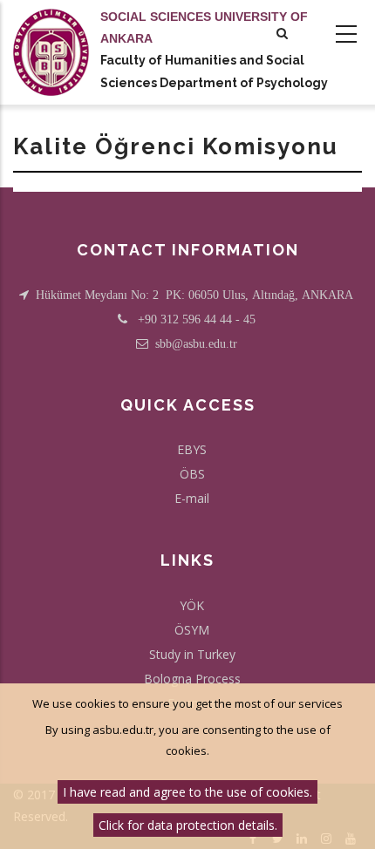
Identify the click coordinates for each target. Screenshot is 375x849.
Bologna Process (192, 678)
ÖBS (192, 473)
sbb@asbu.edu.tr (196, 343)
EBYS (192, 449)
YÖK (192, 605)
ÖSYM (191, 629)
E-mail (191, 498)
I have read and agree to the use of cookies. (187, 792)
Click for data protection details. (188, 825)
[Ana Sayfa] (51, 35)
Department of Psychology (244, 83)
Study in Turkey (192, 654)
